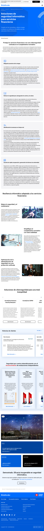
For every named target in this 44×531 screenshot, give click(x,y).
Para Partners (33, 499)
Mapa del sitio (19, 518)
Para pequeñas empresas (14, 499)
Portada (2, 9)
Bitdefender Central (4, 504)
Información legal (4, 518)
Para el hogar (3, 499)
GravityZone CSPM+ (29, 242)
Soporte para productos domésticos (29, 504)
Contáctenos (30, 518)
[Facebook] (1, 515)
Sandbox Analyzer (9, 214)
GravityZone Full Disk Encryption (6, 276)
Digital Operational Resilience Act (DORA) (18, 69)
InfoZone (24, 511)
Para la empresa (24, 499)
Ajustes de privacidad (4, 520)
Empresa (25, 518)
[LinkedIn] (7, 515)
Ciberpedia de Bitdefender (5, 507)
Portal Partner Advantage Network (7, 509)
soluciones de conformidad (15, 112)
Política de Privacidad (12, 518)
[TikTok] (14, 515)
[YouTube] (9, 515)
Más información (22, 447)
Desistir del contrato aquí (14, 520)
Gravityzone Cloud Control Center (6, 506)
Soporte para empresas (27, 506)
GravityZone (7, 215)
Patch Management (16, 276)
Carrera (24, 509)
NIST (39, 112)
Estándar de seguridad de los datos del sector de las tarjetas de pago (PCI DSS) (23, 71)
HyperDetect (15, 214)
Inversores (24, 507)
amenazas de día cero (28, 241)
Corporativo (7, 9)
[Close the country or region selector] (42, 1)
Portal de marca (3, 511)
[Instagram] (12, 515)
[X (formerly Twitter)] (4, 515)
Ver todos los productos (26, 479)
